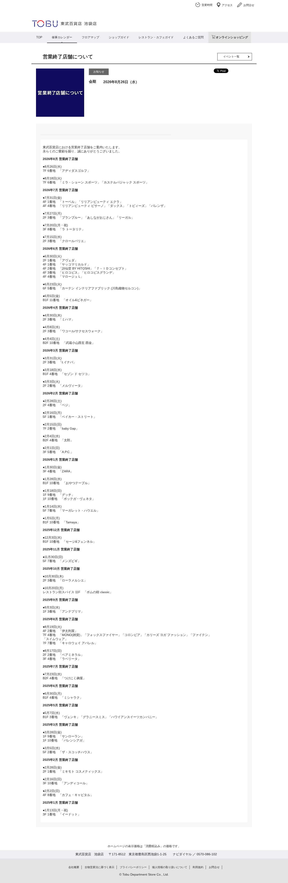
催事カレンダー (62, 37)
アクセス (227, 5)
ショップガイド (119, 37)
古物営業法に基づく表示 (99, 867)
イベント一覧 (231, 56)
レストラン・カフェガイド (156, 37)
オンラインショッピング (232, 37)
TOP (39, 37)
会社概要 (73, 867)
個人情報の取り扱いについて (169, 867)
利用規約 (198, 867)
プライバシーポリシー (133, 867)
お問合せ (248, 5)
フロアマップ (90, 37)
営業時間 (207, 5)
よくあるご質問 (193, 37)
